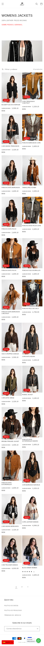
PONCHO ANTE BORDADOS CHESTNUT (11, 312)
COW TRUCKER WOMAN (10, 565)
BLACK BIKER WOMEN (29, 567)
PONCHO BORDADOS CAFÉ (31, 143)
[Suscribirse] (37, 628)
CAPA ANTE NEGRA (28, 356)
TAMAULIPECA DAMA (29, 187)
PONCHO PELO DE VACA (30, 308)
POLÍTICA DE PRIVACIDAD (13, 610)
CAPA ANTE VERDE (8, 398)
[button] (2, 4)
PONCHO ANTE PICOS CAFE (31, 225)
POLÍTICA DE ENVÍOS (11, 606)
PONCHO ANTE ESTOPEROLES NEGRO (30, 440)
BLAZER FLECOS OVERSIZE (11, 105)
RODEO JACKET (27, 394)
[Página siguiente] (27, 586)
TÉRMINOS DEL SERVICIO (12, 615)
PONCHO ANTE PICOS (9, 229)
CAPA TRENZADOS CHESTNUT (28, 102)
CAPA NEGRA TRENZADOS (10, 146)
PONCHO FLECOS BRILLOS (31, 270)
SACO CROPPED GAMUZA (10, 354)
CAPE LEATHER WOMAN (30, 522)
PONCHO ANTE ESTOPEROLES (7, 483)
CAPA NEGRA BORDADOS (10, 526)
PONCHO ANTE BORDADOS (11, 187)
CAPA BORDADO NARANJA (31, 485)
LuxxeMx (24, 642)
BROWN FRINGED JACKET (10, 441)
